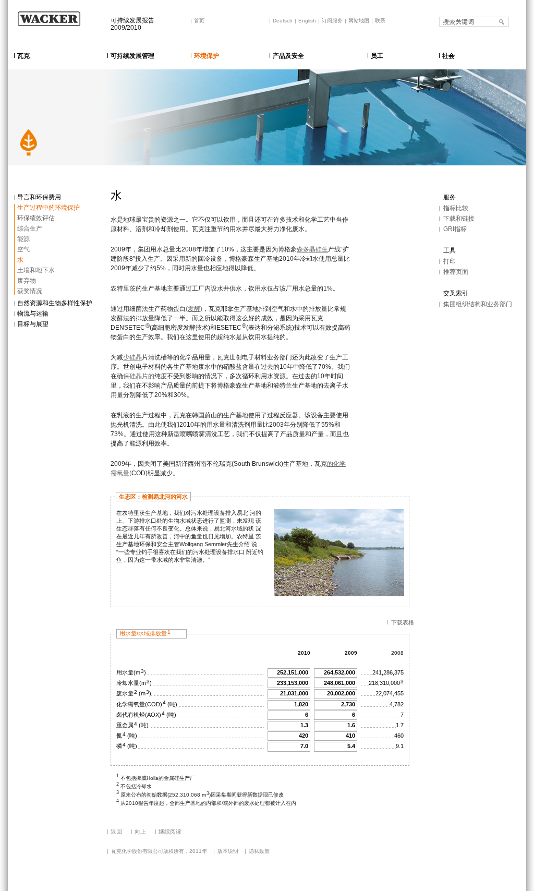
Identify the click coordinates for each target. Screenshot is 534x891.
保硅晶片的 (138, 376)
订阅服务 (332, 20)
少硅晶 (132, 357)
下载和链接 (459, 218)
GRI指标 (455, 229)
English (307, 20)
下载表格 (402, 622)
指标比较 (455, 208)
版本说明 (227, 851)
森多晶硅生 (312, 249)
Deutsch (283, 20)
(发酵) (194, 308)
